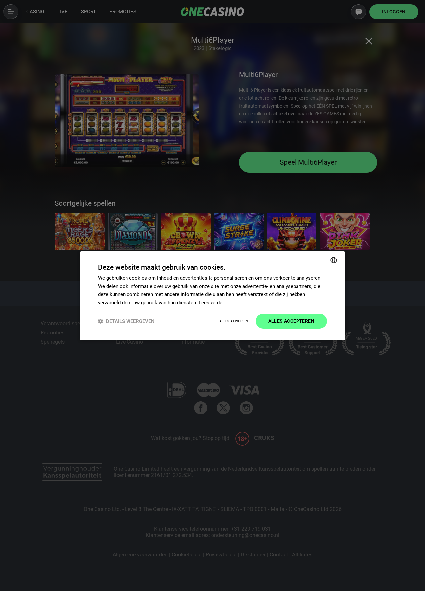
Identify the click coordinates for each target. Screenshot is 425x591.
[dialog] (212, 295)
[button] (126, 321)
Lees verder (211, 303)
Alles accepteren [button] (291, 321)
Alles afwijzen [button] (233, 321)
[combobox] (333, 260)
